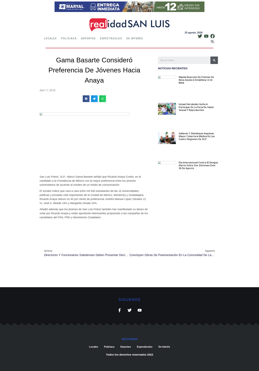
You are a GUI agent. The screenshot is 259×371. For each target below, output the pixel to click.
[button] (212, 41)
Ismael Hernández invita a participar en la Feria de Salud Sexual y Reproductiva (196, 107)
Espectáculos (111, 38)
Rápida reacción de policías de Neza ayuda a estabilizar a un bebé (196, 80)
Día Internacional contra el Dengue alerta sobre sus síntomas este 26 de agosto (198, 165)
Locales (50, 38)
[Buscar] (214, 60)
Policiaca (69, 38)
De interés (135, 38)
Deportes (88, 38)
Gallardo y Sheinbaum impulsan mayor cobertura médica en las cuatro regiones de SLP (197, 136)
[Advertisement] (188, 207)
